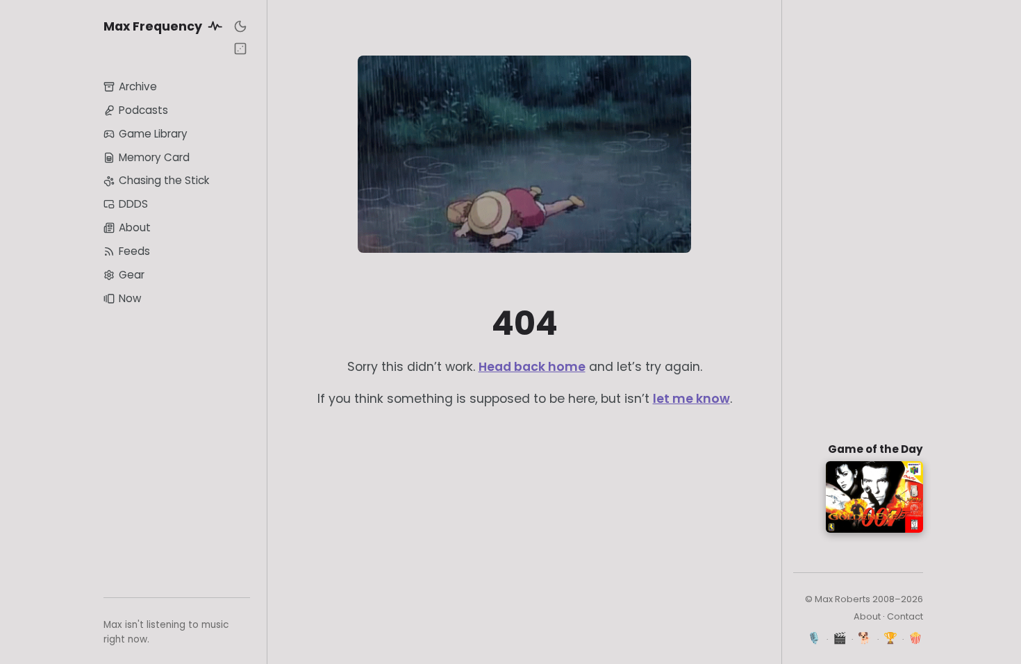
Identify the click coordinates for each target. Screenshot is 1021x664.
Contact (905, 616)
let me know (691, 398)
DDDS (133, 204)
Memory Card (154, 157)
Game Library (153, 133)
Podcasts (143, 110)
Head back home (532, 366)
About (135, 227)
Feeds (134, 251)
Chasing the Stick (164, 180)
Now (130, 298)
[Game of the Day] (240, 48)
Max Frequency (154, 26)
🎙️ (814, 638)
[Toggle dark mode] (240, 26)
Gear (131, 274)
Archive (138, 86)
